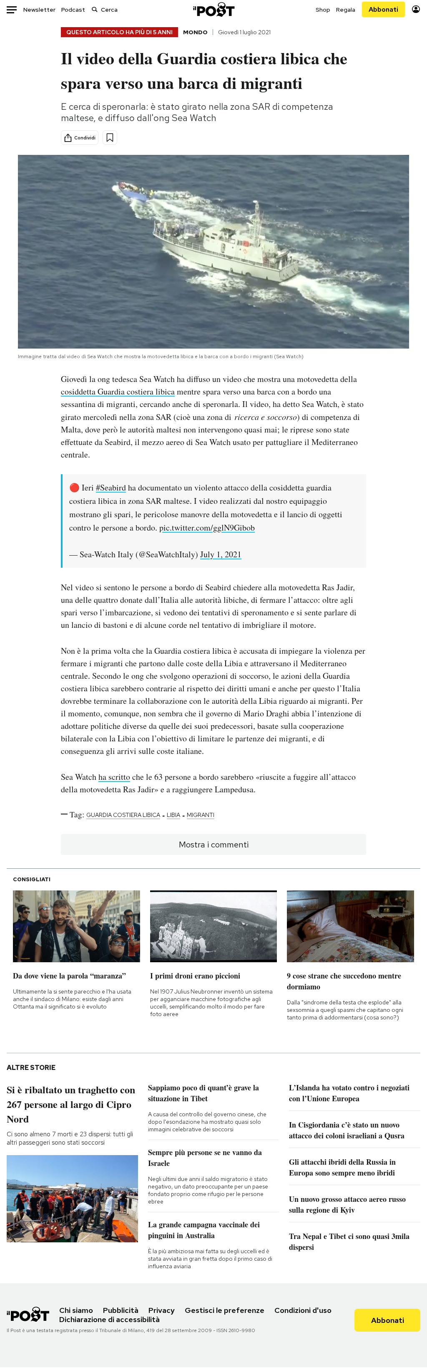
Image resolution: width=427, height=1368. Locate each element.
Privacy (161, 1310)
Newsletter (39, 9)
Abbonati (383, 9)
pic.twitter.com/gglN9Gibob (207, 527)
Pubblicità (120, 1310)
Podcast (73, 9)
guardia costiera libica (123, 815)
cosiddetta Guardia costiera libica (118, 391)
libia (173, 815)
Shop (323, 9)
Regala (345, 9)
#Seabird (111, 487)
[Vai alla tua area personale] (416, 9)
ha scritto (114, 776)
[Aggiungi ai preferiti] (110, 137)
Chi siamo (76, 1310)
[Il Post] (213, 9)
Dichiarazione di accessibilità (109, 1319)
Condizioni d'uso (303, 1310)
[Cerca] (95, 9)
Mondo (195, 32)
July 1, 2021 (220, 554)
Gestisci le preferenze (224, 1310)
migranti (200, 815)
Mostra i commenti (214, 844)
